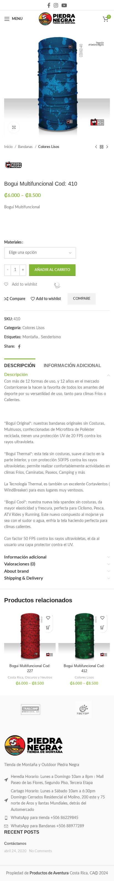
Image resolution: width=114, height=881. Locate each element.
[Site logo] (56, 19)
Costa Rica (15, 677)
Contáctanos (15, 843)
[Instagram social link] (56, 5)
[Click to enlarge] (13, 127)
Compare (81, 299)
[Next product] (107, 147)
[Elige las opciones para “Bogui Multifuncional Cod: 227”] (48, 627)
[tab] (19, 364)
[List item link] (57, 780)
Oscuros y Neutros (38, 677)
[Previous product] (96, 147)
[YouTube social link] (64, 5)
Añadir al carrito (52, 270)
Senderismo (51, 337)
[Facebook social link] (49, 5)
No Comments (40, 851)
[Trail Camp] (30, 709)
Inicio (8, 147)
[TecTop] (83, 709)
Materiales (13, 242)
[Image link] (33, 745)
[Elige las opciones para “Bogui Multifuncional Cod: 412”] (102, 627)
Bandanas (25, 147)
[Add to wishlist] (48, 618)
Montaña (30, 337)
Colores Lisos (48, 147)
